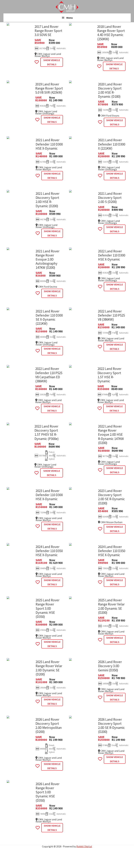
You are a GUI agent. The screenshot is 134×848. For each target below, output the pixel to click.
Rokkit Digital (84, 846)
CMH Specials (67, 6)
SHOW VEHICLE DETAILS (51, 62)
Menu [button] (69, 17)
